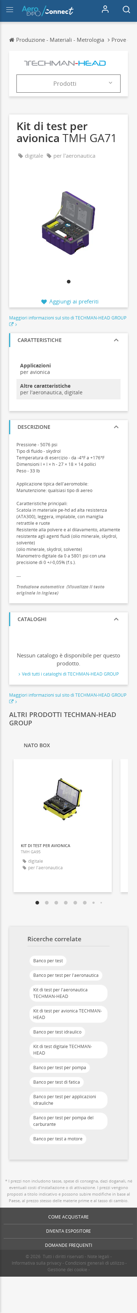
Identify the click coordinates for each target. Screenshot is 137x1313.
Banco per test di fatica (56, 1082)
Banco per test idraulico (57, 1032)
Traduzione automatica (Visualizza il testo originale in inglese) (60, 590)
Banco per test (48, 961)
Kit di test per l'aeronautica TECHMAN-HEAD (60, 993)
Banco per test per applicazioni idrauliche (64, 1100)
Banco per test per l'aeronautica (66, 975)
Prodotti (64, 84)
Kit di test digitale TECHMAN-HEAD (62, 1049)
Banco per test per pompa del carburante (63, 1121)
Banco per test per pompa (59, 1067)
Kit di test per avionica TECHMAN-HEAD (67, 1014)
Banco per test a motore (58, 1139)
